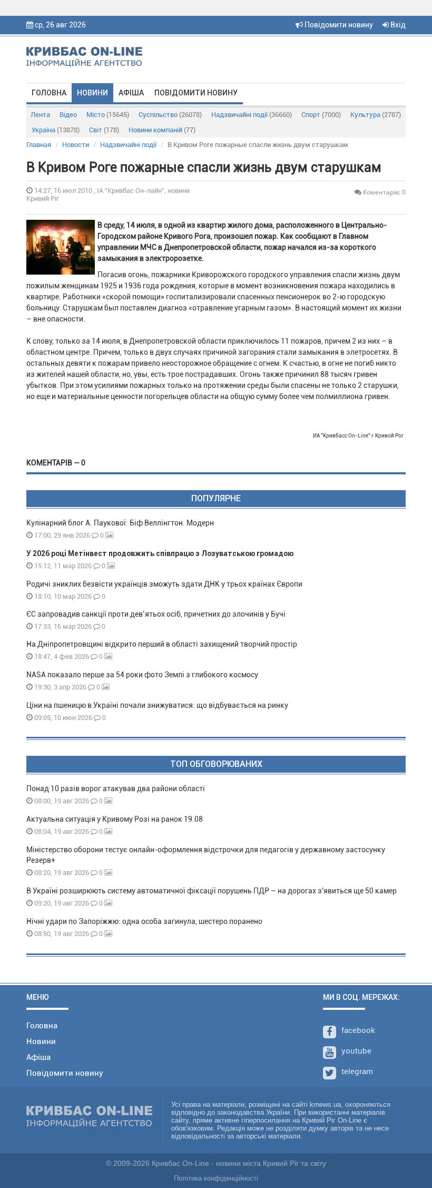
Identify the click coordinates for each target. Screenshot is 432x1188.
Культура (375, 115)
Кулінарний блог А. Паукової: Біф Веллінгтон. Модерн (120, 523)
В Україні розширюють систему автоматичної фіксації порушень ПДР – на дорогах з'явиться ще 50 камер (211, 891)
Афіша (131, 93)
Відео (68, 115)
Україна (56, 130)
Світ (104, 130)
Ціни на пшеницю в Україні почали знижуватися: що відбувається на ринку (157, 705)
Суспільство (170, 115)
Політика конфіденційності (216, 1178)
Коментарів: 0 (383, 192)
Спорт (321, 115)
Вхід (397, 25)
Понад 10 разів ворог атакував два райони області (115, 788)
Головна (49, 93)
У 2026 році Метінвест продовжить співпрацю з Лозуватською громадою (159, 553)
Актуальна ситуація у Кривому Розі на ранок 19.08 (114, 819)
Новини (92, 93)
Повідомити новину (338, 25)
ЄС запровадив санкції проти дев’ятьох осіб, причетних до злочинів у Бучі (156, 614)
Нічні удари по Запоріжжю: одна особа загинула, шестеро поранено (144, 921)
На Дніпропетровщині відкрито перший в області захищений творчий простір (163, 644)
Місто (107, 115)
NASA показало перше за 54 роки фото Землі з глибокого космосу (142, 674)
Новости (75, 145)
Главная (38, 145)
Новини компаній (162, 130)
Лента (40, 115)
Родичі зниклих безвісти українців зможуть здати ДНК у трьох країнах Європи (164, 584)
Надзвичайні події (251, 115)
